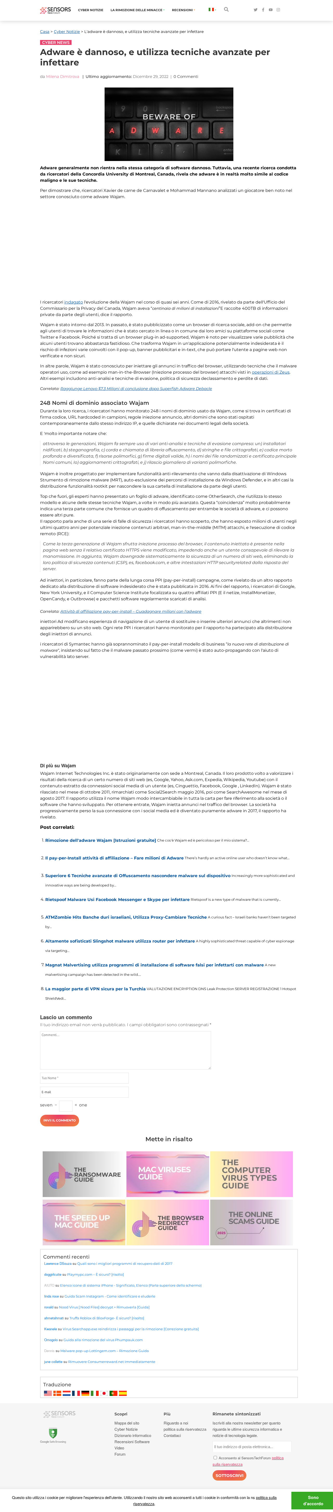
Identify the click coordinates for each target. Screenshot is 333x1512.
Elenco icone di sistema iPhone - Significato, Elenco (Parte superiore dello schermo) (131, 1285)
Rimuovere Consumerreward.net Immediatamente (111, 1362)
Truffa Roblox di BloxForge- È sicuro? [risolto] (106, 1318)
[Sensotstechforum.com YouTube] (271, 10)
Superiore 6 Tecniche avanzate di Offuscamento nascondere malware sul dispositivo (137, 875)
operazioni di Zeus (271, 372)
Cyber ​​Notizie (90, 10)
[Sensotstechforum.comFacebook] (263, 10)
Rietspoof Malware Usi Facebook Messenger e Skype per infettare (117, 899)
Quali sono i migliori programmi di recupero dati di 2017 (124, 1263)
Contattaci (172, 1435)
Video (119, 1447)
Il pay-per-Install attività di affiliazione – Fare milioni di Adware (114, 858)
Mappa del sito (126, 1423)
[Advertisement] (169, 252)
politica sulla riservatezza (185, 1429)
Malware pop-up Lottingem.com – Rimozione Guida (104, 1351)
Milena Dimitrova (62, 76)
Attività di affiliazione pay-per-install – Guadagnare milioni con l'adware (130, 611)
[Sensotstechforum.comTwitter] (256, 10)
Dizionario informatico (132, 1435)
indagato (73, 302)
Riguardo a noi (176, 1423)
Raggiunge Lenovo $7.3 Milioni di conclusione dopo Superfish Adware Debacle (136, 388)
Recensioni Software (132, 1441)
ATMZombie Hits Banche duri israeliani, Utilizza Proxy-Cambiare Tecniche (126, 917)
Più (167, 1414)
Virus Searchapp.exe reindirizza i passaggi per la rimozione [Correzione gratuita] (131, 1329)
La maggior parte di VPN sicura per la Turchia (95, 988)
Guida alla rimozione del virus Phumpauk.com (103, 1340)
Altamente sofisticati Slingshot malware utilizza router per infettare (120, 941)
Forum (120, 1454)
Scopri (120, 1414)
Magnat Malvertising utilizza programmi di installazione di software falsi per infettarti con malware (154, 965)
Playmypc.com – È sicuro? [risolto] (95, 1274)
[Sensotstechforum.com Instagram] (278, 10)
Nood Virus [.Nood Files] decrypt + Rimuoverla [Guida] (104, 1307)
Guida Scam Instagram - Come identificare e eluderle (110, 1296)
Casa (44, 31)
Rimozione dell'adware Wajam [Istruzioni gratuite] (100, 840)
